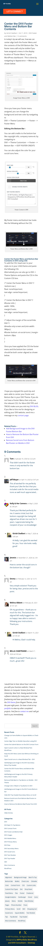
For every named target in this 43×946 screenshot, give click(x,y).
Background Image (20, 877)
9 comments (22, 36)
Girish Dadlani (12, 33)
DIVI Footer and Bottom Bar (13, 832)
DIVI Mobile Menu (10, 838)
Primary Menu (10, 909)
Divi (21, 889)
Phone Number (16, 905)
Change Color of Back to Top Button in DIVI (18, 786)
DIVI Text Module (10, 855)
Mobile (20, 901)
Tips (6, 917)
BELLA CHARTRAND (18, 651)
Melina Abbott (16, 602)
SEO (5, 862)
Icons (36, 897)
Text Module (31, 913)
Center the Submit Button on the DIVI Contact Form (21, 744)
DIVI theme (11, 702)
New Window (29, 901)
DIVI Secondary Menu (11, 848)
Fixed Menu (9, 893)
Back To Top (33, 877)
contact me (24, 711)
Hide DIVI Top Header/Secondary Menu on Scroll (20, 795)
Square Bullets (19, 913)
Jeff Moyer (14, 479)
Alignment (8, 877)
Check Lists (25, 881)
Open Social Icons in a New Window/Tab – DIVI (19, 759)
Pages (7, 905)
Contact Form (15, 885)
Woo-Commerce (10, 921)
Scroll (18, 909)
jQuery (7, 901)
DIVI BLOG (34, 406)
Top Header (23, 917)
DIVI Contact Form (10, 828)
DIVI (5, 822)
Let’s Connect (15, 11)
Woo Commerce (9, 865)
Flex (16, 893)
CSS (23, 885)
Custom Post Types (11, 889)
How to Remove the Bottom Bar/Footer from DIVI (20, 804)
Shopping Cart (32, 909)
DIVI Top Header (9, 858)
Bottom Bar (9, 881)
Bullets (17, 881)
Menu (14, 901)
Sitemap (31, 943)
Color (7, 885)
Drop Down (28, 889)
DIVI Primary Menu (10, 842)
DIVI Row (7, 845)
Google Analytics (10, 897)
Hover (30, 897)
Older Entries (8, 813)
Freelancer (30, 893)
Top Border (13, 917)
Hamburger (22, 897)
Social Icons (9, 913)
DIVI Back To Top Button (12, 825)
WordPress (7, 868)
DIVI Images (8, 835)
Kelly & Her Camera (18, 503)
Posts (25, 905)
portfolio (7, 708)
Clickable (34, 881)
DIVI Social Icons (9, 852)
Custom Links (31, 885)
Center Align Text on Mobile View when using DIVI (20, 741)
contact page (23, 415)
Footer (22, 893)
